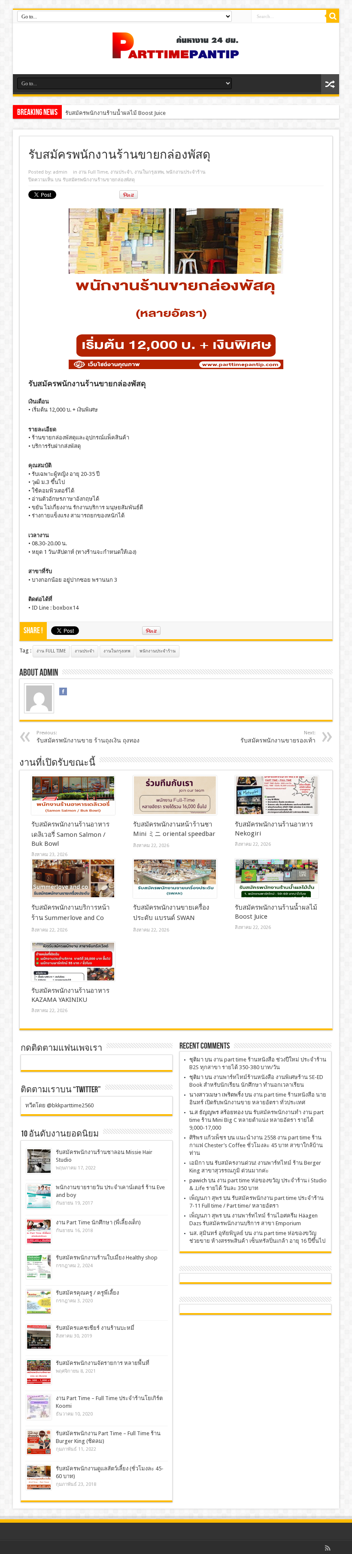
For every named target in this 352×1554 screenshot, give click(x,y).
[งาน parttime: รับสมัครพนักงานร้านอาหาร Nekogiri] (277, 795)
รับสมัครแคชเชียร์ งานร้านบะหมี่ (95, 1328)
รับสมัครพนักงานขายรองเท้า (278, 737)
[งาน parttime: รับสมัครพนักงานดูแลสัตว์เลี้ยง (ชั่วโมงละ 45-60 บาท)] (39, 1477)
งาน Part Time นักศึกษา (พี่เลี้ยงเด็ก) (98, 1222)
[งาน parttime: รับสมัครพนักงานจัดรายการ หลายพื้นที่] (39, 1372)
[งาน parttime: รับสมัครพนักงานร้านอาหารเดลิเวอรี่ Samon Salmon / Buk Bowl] (73, 795)
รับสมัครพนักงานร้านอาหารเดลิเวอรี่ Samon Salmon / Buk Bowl (70, 834)
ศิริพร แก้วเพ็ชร (207, 1137)
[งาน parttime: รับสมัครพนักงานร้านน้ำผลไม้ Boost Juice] (277, 878)
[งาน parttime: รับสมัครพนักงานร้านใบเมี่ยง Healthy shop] (39, 1266)
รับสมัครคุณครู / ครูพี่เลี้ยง (87, 1292)
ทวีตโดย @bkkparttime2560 (59, 1105)
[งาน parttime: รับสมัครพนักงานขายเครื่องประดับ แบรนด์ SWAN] (175, 878)
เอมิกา (197, 1163)
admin (60, 172)
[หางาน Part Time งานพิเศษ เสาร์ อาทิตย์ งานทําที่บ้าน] (176, 52)
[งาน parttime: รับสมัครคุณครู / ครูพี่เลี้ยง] (39, 1302)
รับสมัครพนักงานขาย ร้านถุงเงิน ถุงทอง (88, 737)
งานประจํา (121, 172)
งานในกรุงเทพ (149, 172)
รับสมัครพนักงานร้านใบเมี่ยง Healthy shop (107, 1257)
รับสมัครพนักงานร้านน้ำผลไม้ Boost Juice (115, 113)
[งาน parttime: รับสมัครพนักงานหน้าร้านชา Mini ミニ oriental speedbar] (175, 795)
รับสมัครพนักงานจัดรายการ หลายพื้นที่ (102, 1363)
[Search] (332, 16)
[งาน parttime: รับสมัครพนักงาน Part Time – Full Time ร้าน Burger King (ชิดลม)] (39, 1442)
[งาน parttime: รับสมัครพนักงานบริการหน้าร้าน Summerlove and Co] (73, 878)
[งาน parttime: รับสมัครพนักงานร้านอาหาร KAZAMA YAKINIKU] (73, 961)
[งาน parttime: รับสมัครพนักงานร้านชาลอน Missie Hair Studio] (39, 1161)
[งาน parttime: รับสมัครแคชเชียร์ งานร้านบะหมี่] (39, 1337)
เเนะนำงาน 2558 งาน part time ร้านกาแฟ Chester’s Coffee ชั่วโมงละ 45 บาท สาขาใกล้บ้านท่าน (256, 1145)
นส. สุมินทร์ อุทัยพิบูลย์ (216, 1233)
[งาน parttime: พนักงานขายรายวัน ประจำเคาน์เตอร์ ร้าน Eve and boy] (39, 1196)
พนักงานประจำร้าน (186, 172)
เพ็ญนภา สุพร (205, 1198)
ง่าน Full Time (51, 651)
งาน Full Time (93, 172)
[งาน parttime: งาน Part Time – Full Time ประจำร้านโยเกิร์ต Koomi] (39, 1407)
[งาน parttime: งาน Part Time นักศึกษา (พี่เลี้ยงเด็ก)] (39, 1231)
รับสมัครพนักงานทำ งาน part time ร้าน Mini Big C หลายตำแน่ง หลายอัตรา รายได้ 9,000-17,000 (256, 1120)
